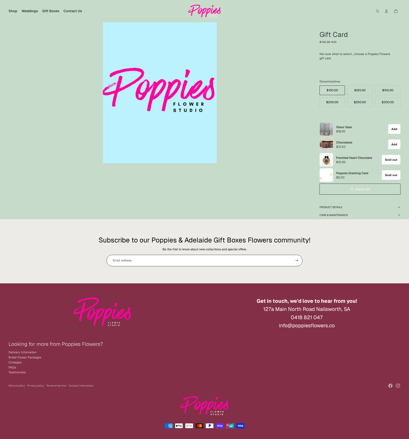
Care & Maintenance (334, 215)
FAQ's (12, 367)
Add (394, 129)
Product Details (331, 207)
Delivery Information (22, 352)
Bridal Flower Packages (25, 357)
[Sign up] (297, 260)
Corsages (15, 362)
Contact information (81, 385)
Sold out (391, 159)
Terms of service (56, 385)
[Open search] (377, 11)
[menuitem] (13, 11)
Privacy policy (35, 385)
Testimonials (17, 372)
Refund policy (17, 385)
